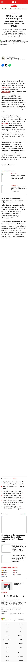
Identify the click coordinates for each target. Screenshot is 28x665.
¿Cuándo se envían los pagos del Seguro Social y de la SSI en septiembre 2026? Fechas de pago (13, 538)
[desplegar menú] (2, 2)
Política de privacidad (16, 608)
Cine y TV (4, 8)
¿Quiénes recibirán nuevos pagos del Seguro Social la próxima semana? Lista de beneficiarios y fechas (18, 548)
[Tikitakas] (14, 6)
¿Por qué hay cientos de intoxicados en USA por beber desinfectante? (18, 177)
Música (10, 8)
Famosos (25, 8)
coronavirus (5, 92)
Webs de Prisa (20, 619)
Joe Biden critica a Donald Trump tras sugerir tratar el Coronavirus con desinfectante (18, 189)
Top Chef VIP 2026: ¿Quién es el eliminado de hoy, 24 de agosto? (12, 492)
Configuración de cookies (15, 609)
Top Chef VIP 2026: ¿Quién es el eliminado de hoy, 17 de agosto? (12, 508)
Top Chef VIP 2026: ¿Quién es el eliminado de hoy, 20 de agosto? (12, 497)
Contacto (3, 608)
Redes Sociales (17, 8)
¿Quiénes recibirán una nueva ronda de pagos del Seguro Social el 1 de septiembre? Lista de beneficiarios (18, 558)
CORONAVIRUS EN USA (14, 13)
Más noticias (23, 513)
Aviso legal (9, 608)
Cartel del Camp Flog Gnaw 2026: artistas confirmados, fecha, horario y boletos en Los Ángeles (13, 502)
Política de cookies (5, 609)
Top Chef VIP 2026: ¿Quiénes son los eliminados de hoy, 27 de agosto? (13, 483)
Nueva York (5, 87)
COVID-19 (4, 123)
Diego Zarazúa (11, 57)
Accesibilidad (4, 611)
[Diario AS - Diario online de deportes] (14, 2)
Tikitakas (15, 479)
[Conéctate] (26, 2)
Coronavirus (14, 174)
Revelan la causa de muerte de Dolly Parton (13, 488)
